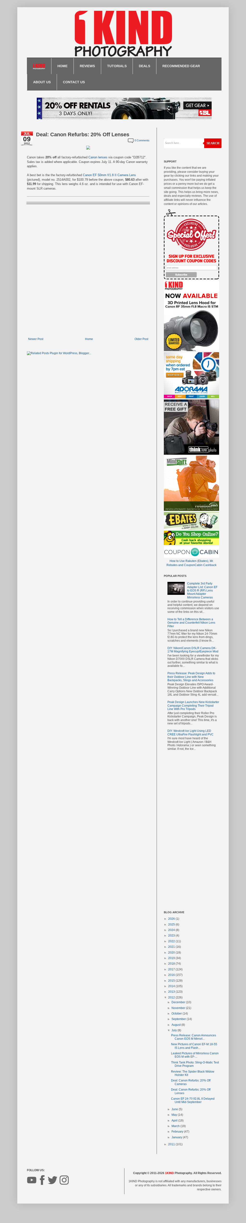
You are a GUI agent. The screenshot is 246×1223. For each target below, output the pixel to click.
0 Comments (142, 140)
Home (89, 339)
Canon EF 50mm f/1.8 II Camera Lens (109, 175)
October (177, 1013)
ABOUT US (42, 82)
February (178, 1131)
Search (213, 143)
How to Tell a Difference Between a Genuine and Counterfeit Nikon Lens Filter (191, 623)
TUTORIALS (117, 66)
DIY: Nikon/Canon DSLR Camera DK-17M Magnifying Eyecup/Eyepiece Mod (192, 649)
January (177, 1137)
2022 (172, 941)
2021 (172, 947)
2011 (172, 1144)
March (176, 1126)
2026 (172, 918)
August (176, 1024)
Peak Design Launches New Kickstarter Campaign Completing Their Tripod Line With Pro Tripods (193, 705)
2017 (172, 969)
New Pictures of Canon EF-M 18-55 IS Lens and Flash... (194, 1046)
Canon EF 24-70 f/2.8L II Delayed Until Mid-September (193, 1100)
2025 (172, 924)
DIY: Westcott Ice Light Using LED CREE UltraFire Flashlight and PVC (190, 732)
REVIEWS (87, 66)
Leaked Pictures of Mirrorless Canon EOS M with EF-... (195, 1055)
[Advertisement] (191, 832)
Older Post (141, 339)
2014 (172, 986)
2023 (172, 935)
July (175, 1030)
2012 (172, 997)
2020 (172, 952)
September (179, 1019)
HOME (62, 66)
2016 (172, 975)
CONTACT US (74, 82)
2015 (172, 980)
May (175, 1114)
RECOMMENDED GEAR (181, 66)
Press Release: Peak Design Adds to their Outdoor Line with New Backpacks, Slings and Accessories (191, 677)
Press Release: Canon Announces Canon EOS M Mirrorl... (193, 1037)
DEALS (144, 66)
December (179, 1002)
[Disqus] (88, 270)
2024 (172, 930)
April (175, 1120)
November (179, 1008)
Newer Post (35, 339)
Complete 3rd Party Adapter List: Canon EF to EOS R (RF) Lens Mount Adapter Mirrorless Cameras (202, 590)
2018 (172, 963)
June (175, 1109)
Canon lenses (97, 157)
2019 (172, 958)
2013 (172, 991)
